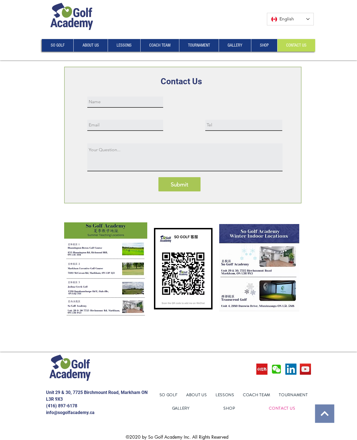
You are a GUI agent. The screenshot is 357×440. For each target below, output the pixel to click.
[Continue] (324, 413)
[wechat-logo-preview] (276, 369)
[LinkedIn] (290, 369)
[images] (261, 369)
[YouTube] (305, 369)
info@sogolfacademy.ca (70, 412)
